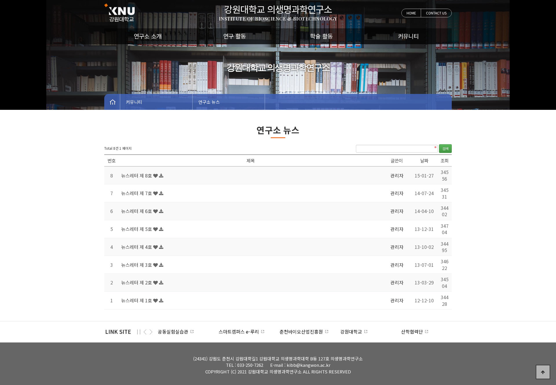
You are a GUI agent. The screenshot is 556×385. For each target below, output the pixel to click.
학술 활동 (321, 36)
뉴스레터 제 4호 (137, 246)
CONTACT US (436, 12)
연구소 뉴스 (209, 102)
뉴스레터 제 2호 (137, 282)
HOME (411, 12)
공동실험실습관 (174, 331)
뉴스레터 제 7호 (137, 193)
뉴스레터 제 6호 (137, 211)
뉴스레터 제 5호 (137, 228)
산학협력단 (413, 331)
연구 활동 (234, 36)
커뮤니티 (408, 36)
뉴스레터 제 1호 (137, 300)
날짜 (424, 160)
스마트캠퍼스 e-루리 (240, 331)
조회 (444, 160)
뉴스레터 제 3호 (137, 264)
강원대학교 (352, 331)
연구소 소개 (148, 36)
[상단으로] (543, 372)
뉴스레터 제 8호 (137, 175)
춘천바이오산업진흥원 (302, 331)
